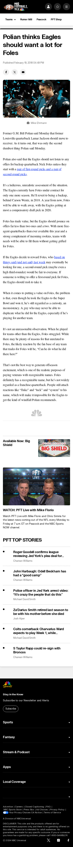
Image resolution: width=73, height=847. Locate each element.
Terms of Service (52, 812)
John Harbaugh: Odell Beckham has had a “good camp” (39, 573)
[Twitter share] (14, 72)
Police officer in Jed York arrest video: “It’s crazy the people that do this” (40, 593)
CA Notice (36, 812)
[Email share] (23, 72)
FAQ (48, 806)
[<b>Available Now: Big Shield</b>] (54, 448)
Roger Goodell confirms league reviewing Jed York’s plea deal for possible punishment (37, 554)
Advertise (8, 806)
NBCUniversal (24, 818)
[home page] (15, 7)
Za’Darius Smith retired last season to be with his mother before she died (40, 612)
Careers (19, 806)
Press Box (29, 809)
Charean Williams (22, 561)
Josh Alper (19, 618)
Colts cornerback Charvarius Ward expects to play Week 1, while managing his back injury (38, 631)
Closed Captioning (34, 806)
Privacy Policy (57, 809)
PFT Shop (56, 19)
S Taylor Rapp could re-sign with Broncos (37, 650)
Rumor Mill (26, 19)
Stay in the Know (13, 694)
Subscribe (10, 708)
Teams (9, 19)
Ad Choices (42, 809)
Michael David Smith (24, 599)
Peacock (41, 19)
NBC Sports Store (13, 809)
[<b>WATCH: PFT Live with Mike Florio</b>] (36, 486)
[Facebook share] (6, 72)
